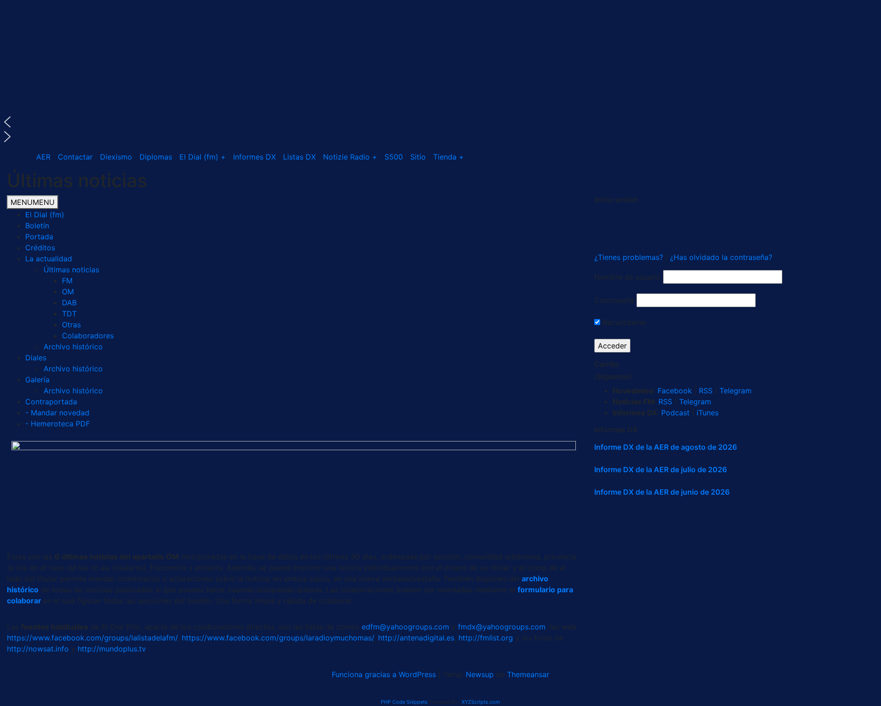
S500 (394, 156)
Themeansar (528, 674)
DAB (69, 302)
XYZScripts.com (481, 702)
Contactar (75, 156)
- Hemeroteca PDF (57, 423)
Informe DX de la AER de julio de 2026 (660, 469)
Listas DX (299, 156)
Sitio (418, 156)
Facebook (675, 390)
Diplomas (155, 156)
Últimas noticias (71, 269)
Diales (35, 357)
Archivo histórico (73, 346)
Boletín (37, 225)
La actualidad (48, 258)
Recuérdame (623, 322)
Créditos (40, 247)
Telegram (735, 390)
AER (43, 156)
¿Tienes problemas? (629, 257)
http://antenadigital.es (416, 637)
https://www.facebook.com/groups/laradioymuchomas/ (278, 637)
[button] (440, 122)
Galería (37, 379)
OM (68, 291)
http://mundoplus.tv (112, 648)
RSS (706, 390)
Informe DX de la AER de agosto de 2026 (665, 447)
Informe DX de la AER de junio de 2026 (662, 491)
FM (67, 280)
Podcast (675, 412)
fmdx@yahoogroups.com (502, 626)
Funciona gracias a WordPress (385, 674)
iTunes (708, 412)
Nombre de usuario (627, 276)
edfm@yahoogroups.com (405, 626)
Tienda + (448, 156)
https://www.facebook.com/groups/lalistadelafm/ (92, 637)
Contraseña (614, 300)
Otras (71, 324)
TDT (69, 313)
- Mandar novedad (57, 412)
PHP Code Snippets (404, 702)
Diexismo (116, 156)
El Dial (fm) (44, 214)
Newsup (480, 674)
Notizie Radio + (350, 156)
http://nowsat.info (38, 648)
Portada (39, 236)
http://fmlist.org (485, 637)
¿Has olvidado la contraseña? (721, 257)
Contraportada (51, 401)
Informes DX (254, 156)
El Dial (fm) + (202, 156)
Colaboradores (88, 335)
